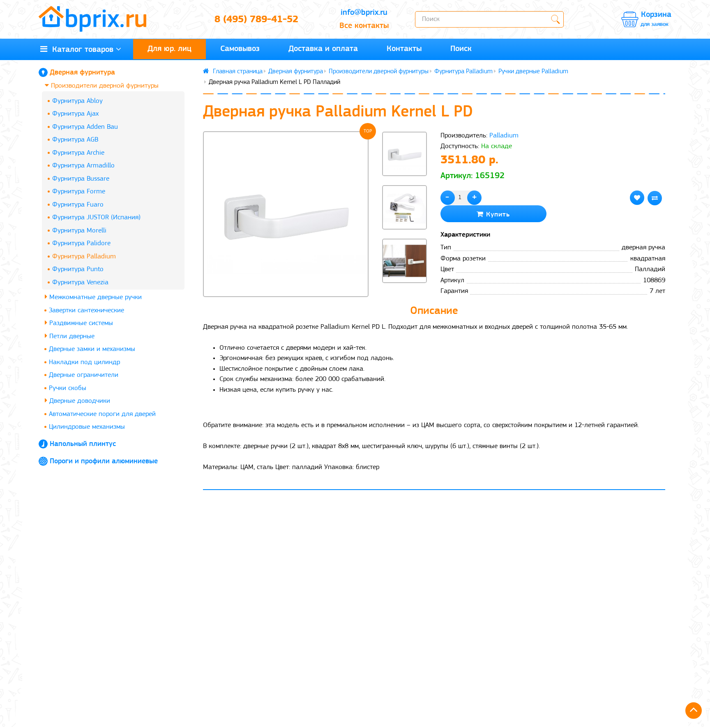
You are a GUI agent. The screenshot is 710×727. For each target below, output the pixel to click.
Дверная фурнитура (82, 73)
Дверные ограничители (83, 375)
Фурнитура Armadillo (83, 165)
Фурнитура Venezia (80, 282)
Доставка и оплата (323, 49)
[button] (404, 297)
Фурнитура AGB (75, 139)
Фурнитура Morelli (79, 230)
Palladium (504, 135)
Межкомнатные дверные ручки (94, 297)
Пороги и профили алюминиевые (104, 461)
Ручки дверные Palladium (533, 71)
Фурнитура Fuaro (78, 204)
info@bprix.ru (364, 13)
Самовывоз (240, 49)
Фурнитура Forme (78, 191)
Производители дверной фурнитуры (104, 85)
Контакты (404, 49)
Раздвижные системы (80, 323)
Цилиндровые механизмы (87, 426)
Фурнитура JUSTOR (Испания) (96, 217)
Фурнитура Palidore (81, 243)
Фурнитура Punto (78, 269)
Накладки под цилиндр (84, 362)
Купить (497, 214)
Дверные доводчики (78, 400)
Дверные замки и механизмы (92, 349)
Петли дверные (71, 336)
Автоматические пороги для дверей (102, 414)
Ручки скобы (67, 388)
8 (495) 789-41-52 (256, 20)
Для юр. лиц (169, 49)
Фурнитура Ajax (75, 113)
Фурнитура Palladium (84, 256)
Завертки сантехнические (86, 310)
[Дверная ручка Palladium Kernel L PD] (286, 214)
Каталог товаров (80, 50)
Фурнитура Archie (78, 152)
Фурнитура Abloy (77, 101)
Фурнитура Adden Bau (85, 126)
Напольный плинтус (83, 444)
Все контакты (364, 26)
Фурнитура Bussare (80, 178)
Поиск (461, 49)
